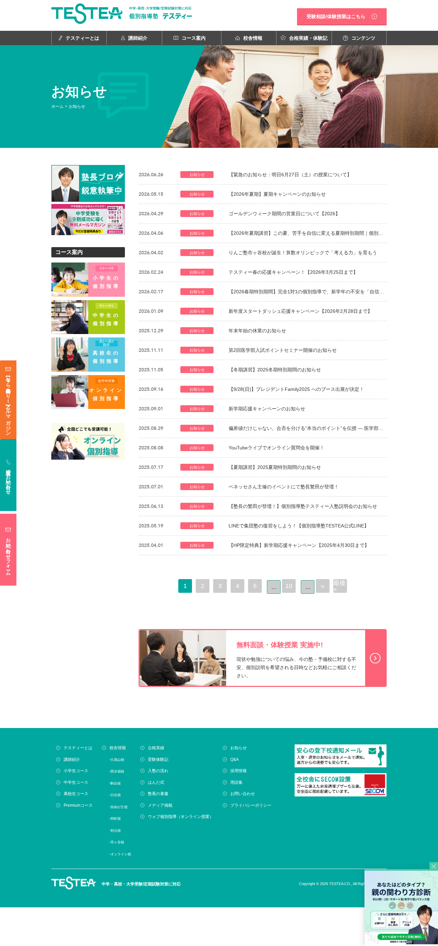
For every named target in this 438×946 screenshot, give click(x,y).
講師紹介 (137, 38)
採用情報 (238, 770)
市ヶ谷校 (117, 842)
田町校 (116, 818)
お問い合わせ (242, 793)
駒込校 (116, 783)
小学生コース (76, 770)
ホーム (57, 106)
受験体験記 (158, 759)
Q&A (234, 759)
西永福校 (117, 771)
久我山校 (117, 760)
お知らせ (238, 747)
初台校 (116, 830)
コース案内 (194, 38)
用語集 (236, 782)
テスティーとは (82, 38)
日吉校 (116, 795)
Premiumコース (78, 805)
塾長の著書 (158, 793)
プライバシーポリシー (250, 805)
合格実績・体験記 (308, 38)
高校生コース (76, 793)
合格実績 (156, 747)
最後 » (339, 585)
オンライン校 (121, 854)
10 (288, 586)
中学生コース (76, 782)
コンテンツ (363, 38)
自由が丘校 (119, 807)
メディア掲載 (160, 805)
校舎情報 (252, 38)
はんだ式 (156, 782)
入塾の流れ (158, 770)
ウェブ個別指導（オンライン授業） (181, 816)
